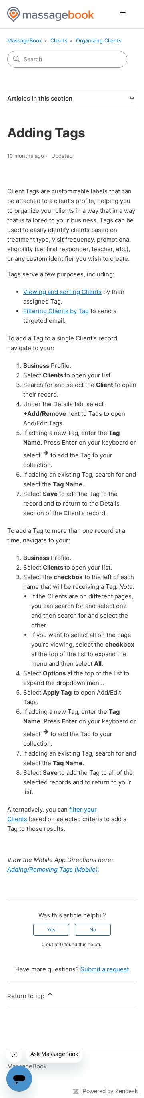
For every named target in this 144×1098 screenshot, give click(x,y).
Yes (51, 930)
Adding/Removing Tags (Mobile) (52, 869)
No (93, 930)
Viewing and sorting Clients (62, 292)
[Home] (50, 14)
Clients (59, 40)
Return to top (26, 996)
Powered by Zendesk (110, 1091)
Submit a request (104, 969)
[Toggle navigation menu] (122, 14)
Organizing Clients (99, 40)
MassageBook (24, 40)
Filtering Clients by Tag (56, 311)
